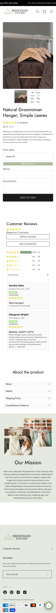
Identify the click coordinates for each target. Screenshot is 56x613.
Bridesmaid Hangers (14, 599)
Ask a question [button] (28, 243)
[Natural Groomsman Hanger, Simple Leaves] (20, 96)
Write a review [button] (28, 236)
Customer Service (11, 548)
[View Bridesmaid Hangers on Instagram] (18, 592)
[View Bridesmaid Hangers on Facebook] (5, 592)
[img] (28, 298)
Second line (9, 181)
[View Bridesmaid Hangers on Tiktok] (25, 592)
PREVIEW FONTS (28, 164)
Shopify (31, 599)
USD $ (5, 587)
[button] (10, 122)
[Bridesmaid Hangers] (16, 11)
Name (6, 169)
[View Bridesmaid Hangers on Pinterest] (11, 592)
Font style (8, 149)
